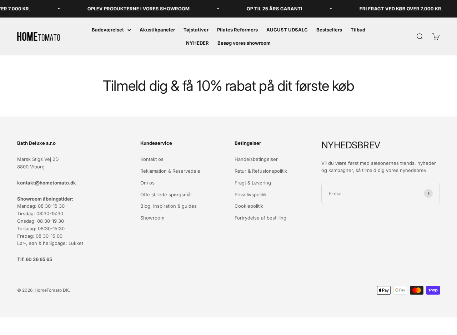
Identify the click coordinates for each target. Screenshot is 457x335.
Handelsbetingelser (256, 159)
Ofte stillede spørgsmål (165, 194)
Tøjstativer (196, 30)
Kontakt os (152, 159)
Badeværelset (108, 30)
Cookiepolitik (249, 206)
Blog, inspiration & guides (168, 206)
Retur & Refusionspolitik (261, 171)
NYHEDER (197, 43)
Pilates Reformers (237, 30)
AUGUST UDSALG (287, 30)
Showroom (152, 218)
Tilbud (358, 30)
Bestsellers (329, 30)
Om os (147, 183)
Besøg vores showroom (244, 43)
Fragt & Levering (253, 183)
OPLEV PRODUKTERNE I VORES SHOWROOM (135, 8)
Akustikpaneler (157, 30)
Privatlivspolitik (251, 194)
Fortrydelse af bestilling (260, 218)
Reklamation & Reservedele (170, 171)
